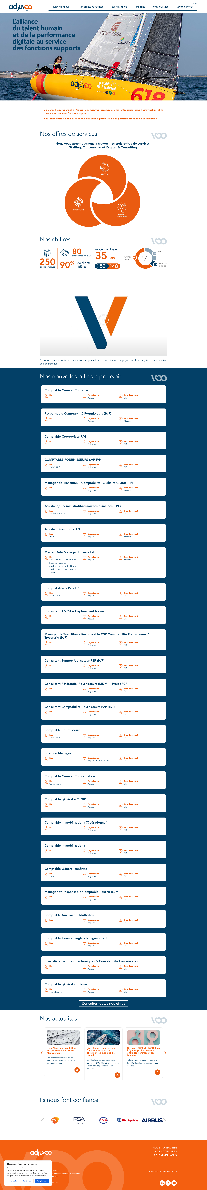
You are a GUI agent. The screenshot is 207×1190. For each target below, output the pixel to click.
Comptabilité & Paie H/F (63, 588)
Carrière (140, 7)
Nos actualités (160, 7)
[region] (28, 1173)
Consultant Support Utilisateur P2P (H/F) (74, 660)
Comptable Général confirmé (66, 869)
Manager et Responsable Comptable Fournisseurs (81, 892)
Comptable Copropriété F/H (65, 436)
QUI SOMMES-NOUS (61, 7)
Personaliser (14, 1181)
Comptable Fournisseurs (62, 730)
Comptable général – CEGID (65, 799)
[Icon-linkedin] (162, 1183)
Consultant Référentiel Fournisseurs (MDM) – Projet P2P (86, 684)
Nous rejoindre (119, 7)
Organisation (93, 395)
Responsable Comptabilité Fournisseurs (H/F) (78, 413)
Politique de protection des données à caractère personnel (55, 1174)
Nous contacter (185, 7)
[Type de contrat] (120, 396)
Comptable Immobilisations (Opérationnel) (76, 822)
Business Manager (58, 753)
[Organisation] (84, 396)
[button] (103, 319)
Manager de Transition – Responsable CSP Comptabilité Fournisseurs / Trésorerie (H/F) (97, 636)
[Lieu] (46, 396)
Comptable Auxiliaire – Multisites (69, 915)
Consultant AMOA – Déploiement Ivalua (74, 611)
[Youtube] (174, 1183)
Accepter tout (41, 1181)
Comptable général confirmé (66, 984)
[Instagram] (168, 1183)
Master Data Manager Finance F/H (70, 552)
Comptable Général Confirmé (66, 390)
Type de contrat (131, 395)
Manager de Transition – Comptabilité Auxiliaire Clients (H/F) (90, 483)
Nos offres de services (91, 7)
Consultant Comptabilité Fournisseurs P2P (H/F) (80, 707)
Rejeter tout (27, 1181)
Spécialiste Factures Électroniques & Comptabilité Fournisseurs (91, 961)
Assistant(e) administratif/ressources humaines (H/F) (83, 506)
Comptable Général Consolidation (70, 776)
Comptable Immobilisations (65, 846)
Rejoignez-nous (165, 1155)
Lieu (51, 395)
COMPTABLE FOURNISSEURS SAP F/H (73, 460)
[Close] (50, 1161)
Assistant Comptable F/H (63, 529)
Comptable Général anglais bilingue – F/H (76, 938)
